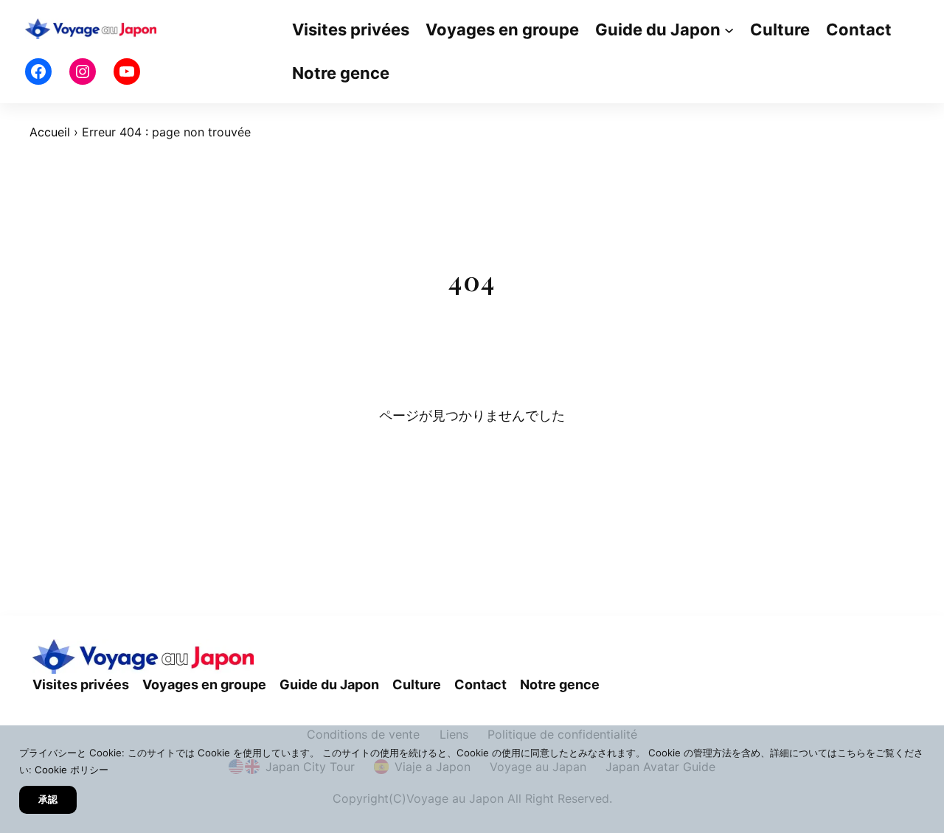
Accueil (50, 132)
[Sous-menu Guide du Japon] (729, 30)
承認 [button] (48, 799)
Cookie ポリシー (71, 770)
